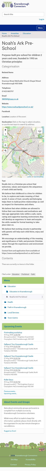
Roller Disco (8, 380)
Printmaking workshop (13, 332)
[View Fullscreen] (5, 139)
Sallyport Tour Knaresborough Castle (18, 344)
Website (5, 104)
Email (4, 96)
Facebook (6, 111)
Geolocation (21, 123)
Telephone (6, 88)
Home (4, 33)
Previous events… (10, 391)
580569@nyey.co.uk (10, 99)
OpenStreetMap (38, 177)
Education (27, 33)
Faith (33, 274)
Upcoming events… (10, 393)
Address (5, 78)
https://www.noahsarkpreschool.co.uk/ (17, 107)
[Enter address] (5, 151)
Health (10, 302)
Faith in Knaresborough (16, 307)
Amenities (15, 33)
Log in (41, 19)
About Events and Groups (17, 402)
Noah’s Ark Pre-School (18, 297)
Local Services (13, 313)
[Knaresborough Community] (16, 4)
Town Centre (12, 318)
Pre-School (25, 274)
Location (14, 117)
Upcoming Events (13, 326)
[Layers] (40, 131)
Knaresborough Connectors (26, 456)
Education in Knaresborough (20, 292)
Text (3, 181)
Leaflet (29, 177)
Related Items (7, 72)
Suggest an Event (10, 431)
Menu (7, 280)
